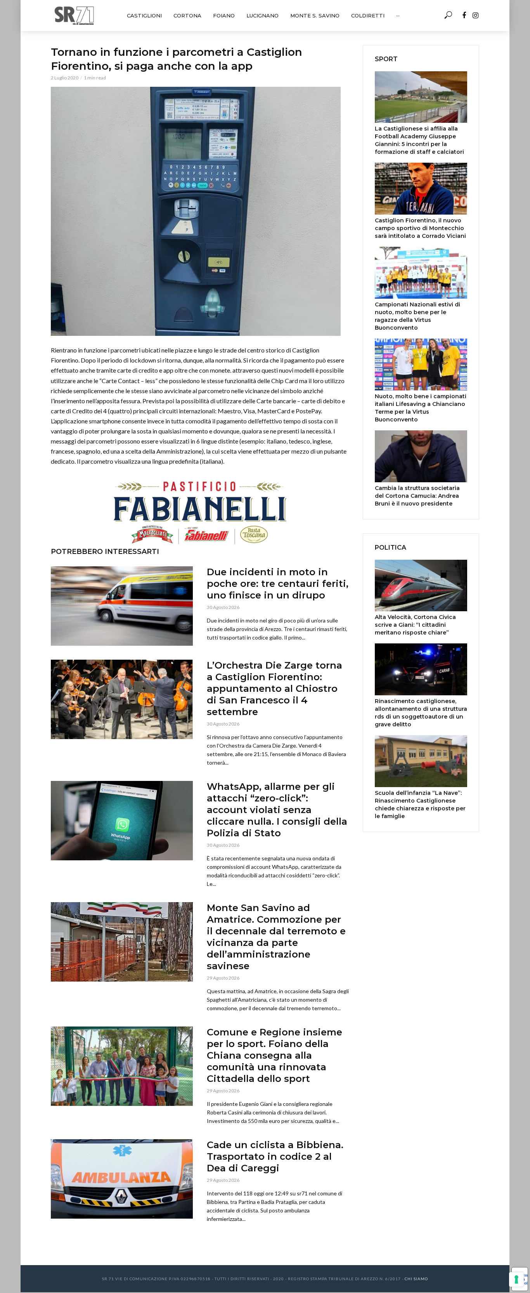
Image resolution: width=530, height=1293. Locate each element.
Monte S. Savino (314, 15)
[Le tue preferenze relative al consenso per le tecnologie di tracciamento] (516, 1279)
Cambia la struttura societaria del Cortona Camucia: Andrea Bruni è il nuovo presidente (417, 496)
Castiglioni (144, 15)
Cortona (187, 15)
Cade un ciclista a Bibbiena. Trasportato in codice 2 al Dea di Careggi (275, 1156)
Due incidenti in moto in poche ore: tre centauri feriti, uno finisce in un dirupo (277, 583)
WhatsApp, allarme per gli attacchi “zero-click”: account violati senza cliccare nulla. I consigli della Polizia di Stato (277, 810)
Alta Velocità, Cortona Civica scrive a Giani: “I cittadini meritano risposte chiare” (415, 625)
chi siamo (416, 1278)
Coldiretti (368, 15)
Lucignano (262, 15)
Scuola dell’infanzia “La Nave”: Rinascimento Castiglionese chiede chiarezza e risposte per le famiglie (420, 804)
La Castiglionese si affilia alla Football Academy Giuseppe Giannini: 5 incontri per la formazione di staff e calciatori (419, 140)
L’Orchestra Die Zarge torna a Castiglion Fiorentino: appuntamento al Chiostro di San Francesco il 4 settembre (274, 688)
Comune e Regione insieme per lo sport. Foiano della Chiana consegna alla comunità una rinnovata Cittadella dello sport (274, 1055)
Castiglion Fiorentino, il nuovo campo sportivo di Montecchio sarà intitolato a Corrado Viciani (420, 228)
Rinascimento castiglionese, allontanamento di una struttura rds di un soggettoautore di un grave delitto (421, 713)
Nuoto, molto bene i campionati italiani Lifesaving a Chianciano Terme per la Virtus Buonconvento (420, 408)
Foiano (224, 15)
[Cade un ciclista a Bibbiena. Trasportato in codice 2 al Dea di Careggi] (122, 1179)
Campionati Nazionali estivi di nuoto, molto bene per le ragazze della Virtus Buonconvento (417, 316)
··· (398, 15)
